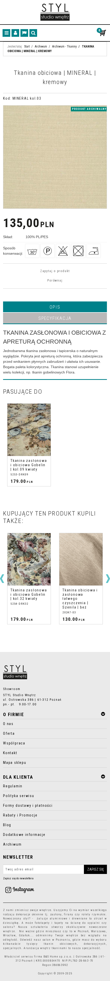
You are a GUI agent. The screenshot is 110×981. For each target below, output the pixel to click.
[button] (55, 306)
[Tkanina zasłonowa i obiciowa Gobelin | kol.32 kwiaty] (29, 559)
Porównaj (54, 280)
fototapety (42, 923)
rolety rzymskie (94, 914)
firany (68, 914)
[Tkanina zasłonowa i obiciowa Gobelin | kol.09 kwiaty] (29, 430)
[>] (108, 578)
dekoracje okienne (29, 914)
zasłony (56, 914)
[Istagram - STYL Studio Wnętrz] (19, 889)
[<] (2, 578)
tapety (59, 923)
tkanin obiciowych (60, 943)
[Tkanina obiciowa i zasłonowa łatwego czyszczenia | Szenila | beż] (81, 559)
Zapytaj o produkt (55, 271)
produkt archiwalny (89, 109)
